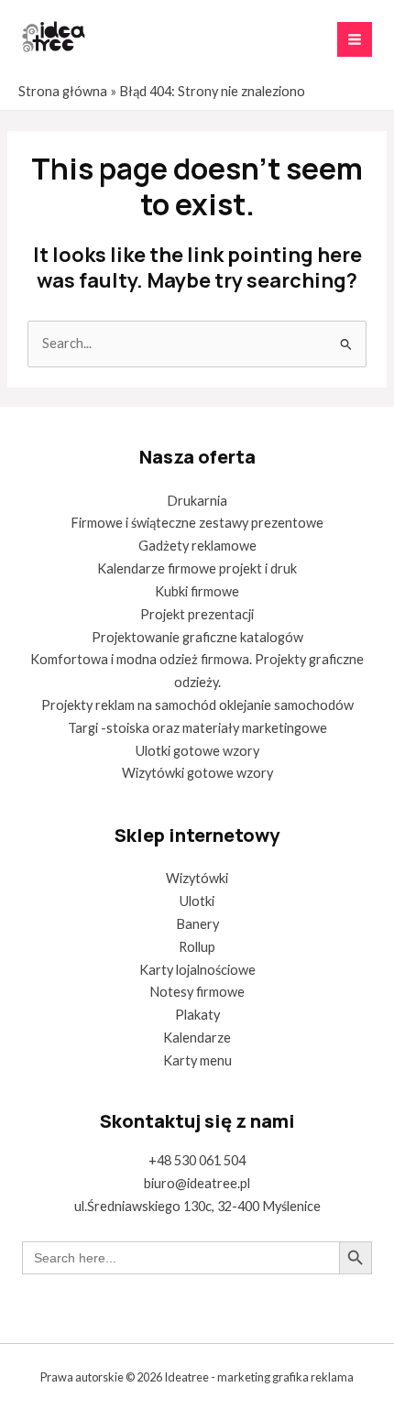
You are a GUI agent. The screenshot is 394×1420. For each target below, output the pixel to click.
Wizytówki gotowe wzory (197, 773)
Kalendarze (197, 1037)
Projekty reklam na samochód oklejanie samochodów (197, 705)
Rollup (197, 947)
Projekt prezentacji (197, 614)
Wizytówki (197, 878)
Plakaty (197, 1014)
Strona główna (62, 91)
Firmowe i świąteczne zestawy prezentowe (197, 522)
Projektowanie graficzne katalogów (197, 637)
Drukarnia (197, 500)
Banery (197, 924)
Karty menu (197, 1060)
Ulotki (197, 901)
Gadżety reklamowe (197, 545)
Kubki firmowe (197, 591)
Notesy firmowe (197, 991)
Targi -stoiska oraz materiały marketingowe (197, 728)
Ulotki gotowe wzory (197, 751)
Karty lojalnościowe (197, 970)
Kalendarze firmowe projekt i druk (197, 568)
